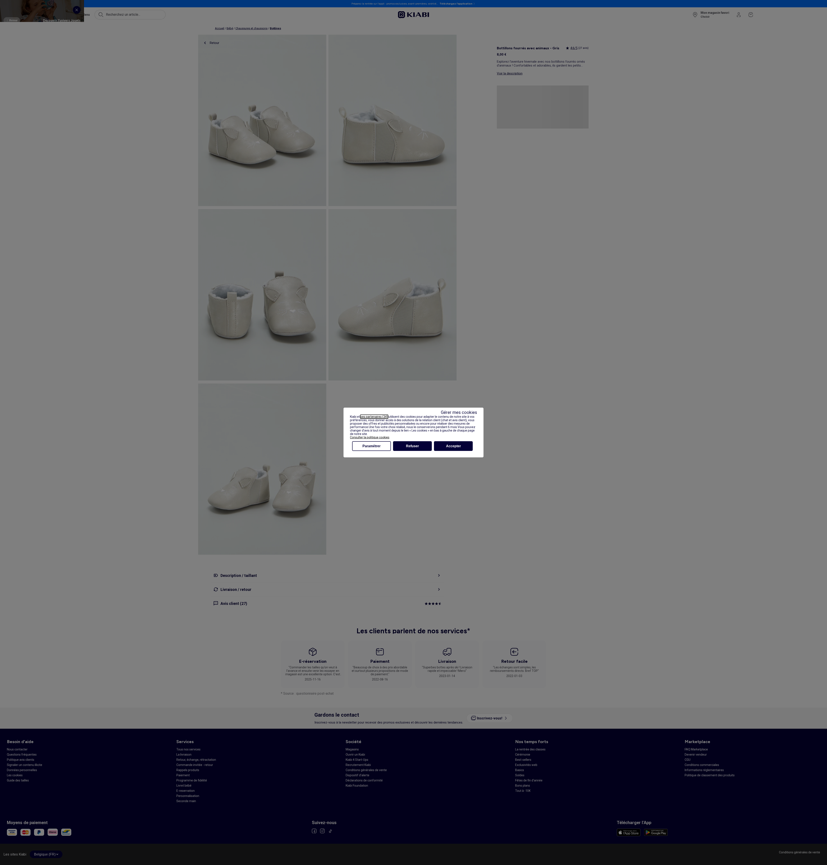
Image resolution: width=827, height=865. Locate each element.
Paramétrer (371, 446)
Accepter (453, 446)
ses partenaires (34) (374, 416)
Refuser (412, 446)
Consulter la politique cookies (369, 437)
